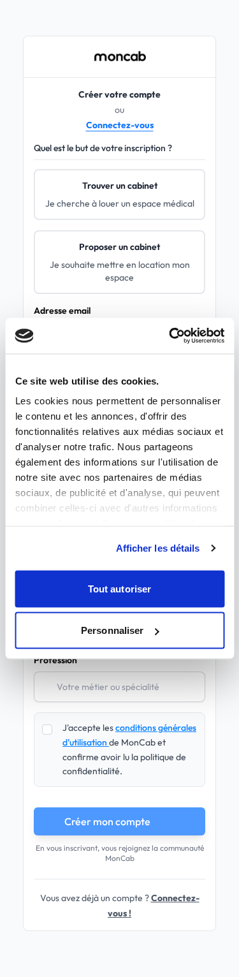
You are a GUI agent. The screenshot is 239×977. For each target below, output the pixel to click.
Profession (55, 660)
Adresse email (62, 310)
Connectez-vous (120, 125)
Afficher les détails (158, 548)
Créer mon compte (107, 821)
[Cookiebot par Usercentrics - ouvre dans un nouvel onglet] (170, 336)
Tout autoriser (119, 588)
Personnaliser (112, 630)
